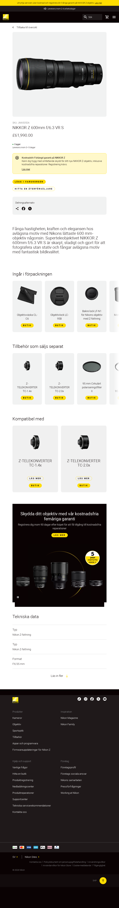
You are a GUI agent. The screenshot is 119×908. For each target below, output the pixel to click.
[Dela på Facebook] (23, 208)
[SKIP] (103, 880)
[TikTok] (79, 698)
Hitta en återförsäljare (34, 188)
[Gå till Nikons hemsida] (6, 17)
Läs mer (26, 169)
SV (13, 857)
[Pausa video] (18, 597)
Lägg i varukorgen (29, 181)
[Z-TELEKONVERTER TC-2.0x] (59, 367)
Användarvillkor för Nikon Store (57, 865)
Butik (27, 325)
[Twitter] (98, 698)
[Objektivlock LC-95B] (59, 297)
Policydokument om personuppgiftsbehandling (65, 862)
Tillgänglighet (99, 865)
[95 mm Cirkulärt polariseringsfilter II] (91, 368)
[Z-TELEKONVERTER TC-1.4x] (27, 367)
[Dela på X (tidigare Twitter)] (30, 208)
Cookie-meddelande (82, 865)
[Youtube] (105, 698)
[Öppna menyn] (114, 17)
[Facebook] (92, 698)
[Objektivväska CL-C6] (27, 296)
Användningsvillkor (96, 862)
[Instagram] (85, 698)
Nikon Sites (31, 857)
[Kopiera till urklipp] (17, 208)
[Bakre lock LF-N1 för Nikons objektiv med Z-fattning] (91, 294)
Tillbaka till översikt (27, 27)
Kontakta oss (35, 862)
